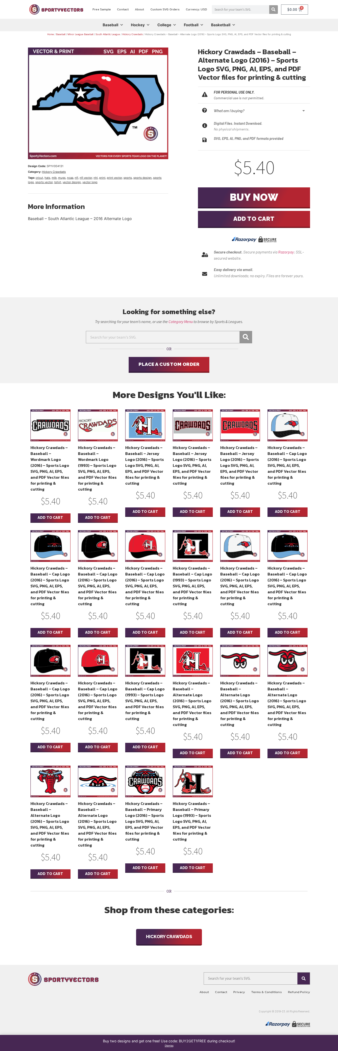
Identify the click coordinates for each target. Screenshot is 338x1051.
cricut (39, 177)
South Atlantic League (108, 34)
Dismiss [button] (169, 1045)
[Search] (273, 9)
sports (127, 177)
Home (50, 34)
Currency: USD (196, 9)
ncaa (70, 177)
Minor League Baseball (80, 34)
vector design (72, 182)
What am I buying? (229, 111)
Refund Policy (299, 992)
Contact (123, 9)
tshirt (57, 182)
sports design (142, 177)
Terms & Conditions (266, 992)
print (102, 177)
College (164, 25)
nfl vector (86, 177)
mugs (62, 177)
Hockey (138, 25)
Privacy (239, 992)
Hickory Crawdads (132, 34)
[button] (261, 111)
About (139, 9)
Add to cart (254, 218)
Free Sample (102, 9)
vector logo (89, 182)
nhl (96, 177)
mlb (54, 177)
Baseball (110, 25)
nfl (76, 177)
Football (191, 25)
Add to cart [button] (50, 517)
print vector (114, 177)
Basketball (220, 25)
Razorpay (286, 252)
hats (47, 177)
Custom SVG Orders (165, 9)
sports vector (44, 182)
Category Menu (181, 321)
